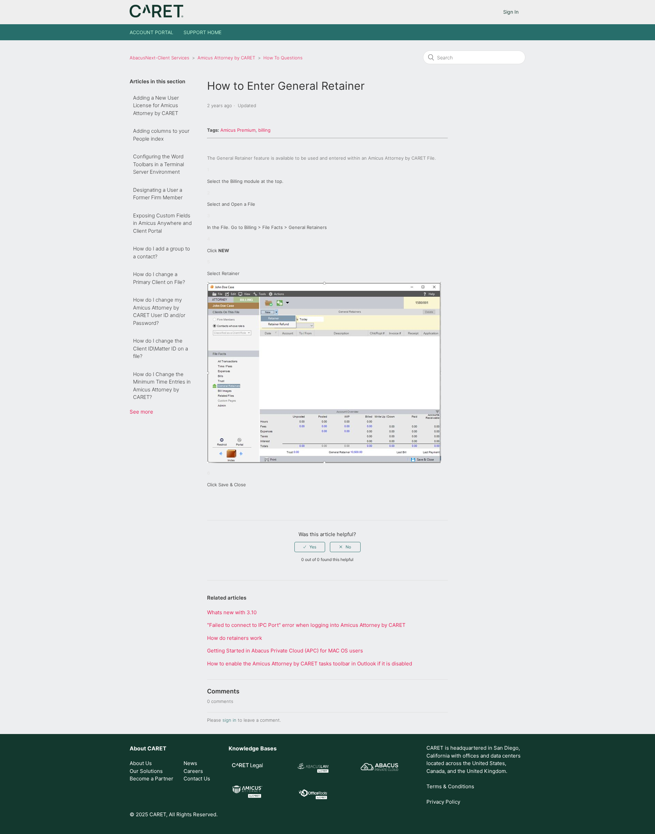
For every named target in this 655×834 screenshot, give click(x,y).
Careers (193, 771)
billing (264, 130)
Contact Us (197, 778)
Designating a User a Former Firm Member (158, 194)
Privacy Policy (443, 802)
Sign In (511, 12)
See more (141, 411)
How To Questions (283, 57)
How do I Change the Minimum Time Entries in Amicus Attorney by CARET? (162, 386)
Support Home (202, 32)
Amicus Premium (238, 130)
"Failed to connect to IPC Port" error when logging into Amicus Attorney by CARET (306, 625)
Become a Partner (151, 778)
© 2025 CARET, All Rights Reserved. (174, 814)
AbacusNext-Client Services (159, 57)
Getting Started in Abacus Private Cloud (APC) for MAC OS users (285, 650)
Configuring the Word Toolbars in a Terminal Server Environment (158, 164)
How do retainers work (234, 638)
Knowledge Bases (253, 748)
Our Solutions (146, 771)
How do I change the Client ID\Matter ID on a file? (160, 348)
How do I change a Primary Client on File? (159, 278)
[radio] (309, 547)
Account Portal (151, 32)
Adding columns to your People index (161, 135)
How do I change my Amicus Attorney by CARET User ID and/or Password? (159, 311)
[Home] (156, 15)
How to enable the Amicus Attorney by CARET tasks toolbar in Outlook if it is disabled (309, 663)
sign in (229, 720)
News (190, 763)
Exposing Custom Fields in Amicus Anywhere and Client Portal (162, 223)
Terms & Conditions (450, 786)
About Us (141, 763)
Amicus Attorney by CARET (226, 57)
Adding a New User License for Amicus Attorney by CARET (156, 105)
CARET (156, 748)
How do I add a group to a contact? (161, 252)
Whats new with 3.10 (232, 612)
